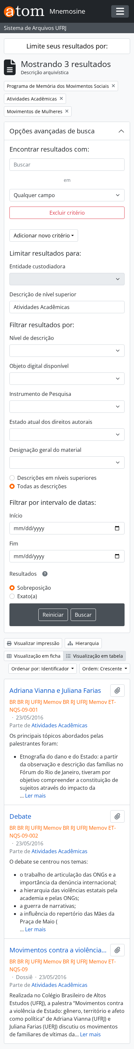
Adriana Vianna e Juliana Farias (55, 690)
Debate (20, 816)
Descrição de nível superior (42, 294)
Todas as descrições (42, 486)
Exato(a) (27, 596)
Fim (13, 543)
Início (15, 515)
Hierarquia (86, 643)
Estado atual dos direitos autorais (50, 421)
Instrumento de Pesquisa (40, 393)
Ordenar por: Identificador (40, 669)
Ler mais (35, 795)
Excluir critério (67, 212)
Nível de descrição (31, 338)
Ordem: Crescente (102, 669)
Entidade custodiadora (37, 266)
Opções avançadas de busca (52, 131)
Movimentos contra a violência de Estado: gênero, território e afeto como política (58, 950)
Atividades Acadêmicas (59, 725)
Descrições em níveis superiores (57, 477)
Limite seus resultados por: (67, 46)
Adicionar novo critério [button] (42, 235)
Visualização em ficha (36, 656)
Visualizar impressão (36, 643)
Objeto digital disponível (39, 366)
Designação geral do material (45, 449)
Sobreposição (34, 587)
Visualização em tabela (97, 656)
